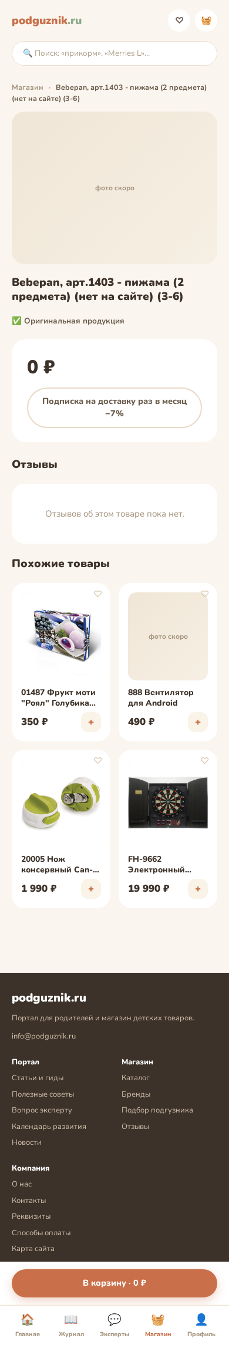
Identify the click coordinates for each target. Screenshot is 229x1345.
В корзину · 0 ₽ (114, 1283)
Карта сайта (33, 1248)
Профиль (201, 1325)
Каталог (136, 1078)
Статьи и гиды (37, 1078)
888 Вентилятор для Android (161, 698)
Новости (27, 1142)
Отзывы (135, 1126)
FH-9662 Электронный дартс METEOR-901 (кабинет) (167, 865)
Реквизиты (31, 1216)
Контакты (29, 1200)
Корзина (206, 20)
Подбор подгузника (157, 1110)
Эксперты (114, 1325)
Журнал (71, 1325)
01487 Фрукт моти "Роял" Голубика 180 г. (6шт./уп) (58, 698)
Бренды (136, 1094)
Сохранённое (179, 20)
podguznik (47, 20)
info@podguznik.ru (44, 1036)
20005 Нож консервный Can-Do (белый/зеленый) (57, 865)
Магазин (27, 87)
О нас (22, 1184)
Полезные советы (43, 1094)
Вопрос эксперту (42, 1110)
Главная (27, 1325)
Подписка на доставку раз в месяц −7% (114, 407)
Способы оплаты (41, 1233)
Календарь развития (49, 1126)
